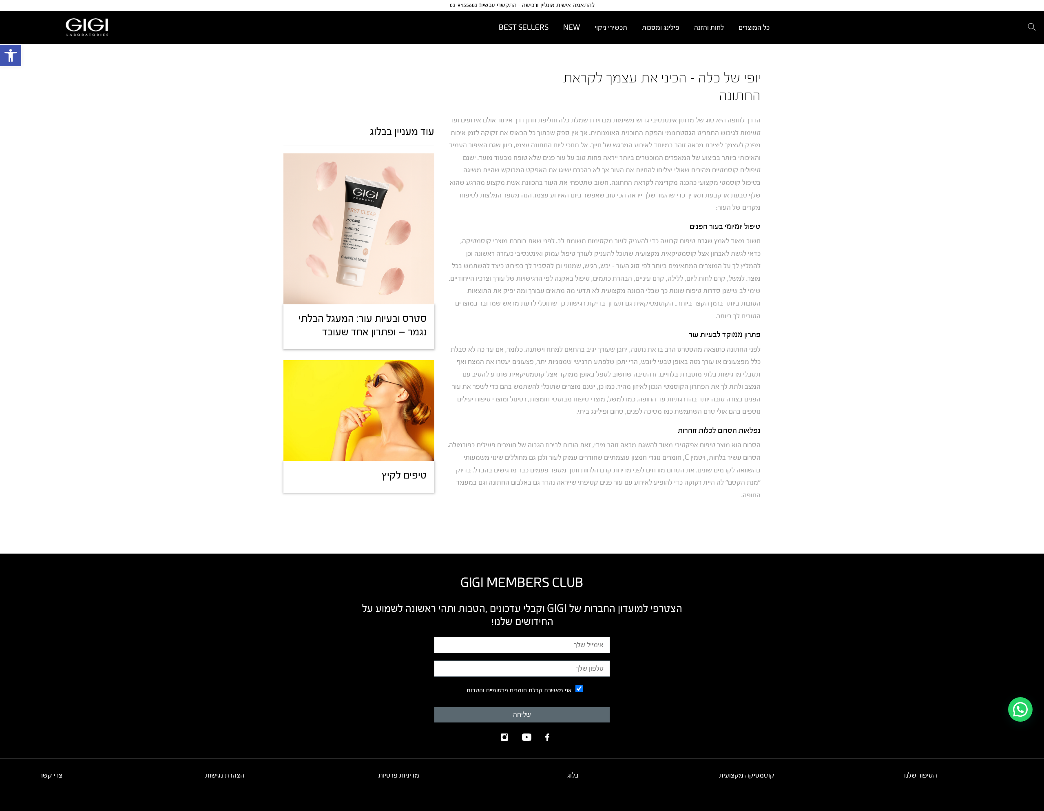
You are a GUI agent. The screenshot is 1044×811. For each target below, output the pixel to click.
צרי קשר (51, 775)
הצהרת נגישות (224, 775)
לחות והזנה (709, 27)
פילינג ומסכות (660, 27)
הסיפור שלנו (920, 775)
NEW (571, 27)
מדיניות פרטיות (398, 775)
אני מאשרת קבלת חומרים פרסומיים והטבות (519, 690)
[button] (10, 55)
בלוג (573, 775)
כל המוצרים (754, 27)
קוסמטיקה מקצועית (746, 775)
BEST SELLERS (524, 27)
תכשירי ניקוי (611, 27)
